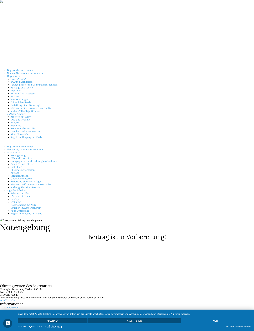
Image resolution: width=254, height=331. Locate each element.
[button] (127, 143)
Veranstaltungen (20, 99)
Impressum (13, 307)
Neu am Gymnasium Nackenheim (25, 73)
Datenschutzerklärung (243, 326)
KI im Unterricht (20, 134)
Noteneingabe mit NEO (23, 128)
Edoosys (15, 122)
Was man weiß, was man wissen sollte (31, 108)
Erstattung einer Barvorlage (26, 105)
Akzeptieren (134, 320)
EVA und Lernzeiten (21, 81)
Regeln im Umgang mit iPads (26, 137)
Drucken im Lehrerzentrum (26, 131)
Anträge (15, 96)
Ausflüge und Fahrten (22, 87)
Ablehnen (52, 320)
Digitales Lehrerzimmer (20, 70)
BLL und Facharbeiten (23, 93)
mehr (216, 320)
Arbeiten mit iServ (21, 116)
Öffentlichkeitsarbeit (22, 102)
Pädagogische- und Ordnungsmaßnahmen (34, 84)
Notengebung (18, 78)
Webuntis (16, 125)
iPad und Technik (20, 119)
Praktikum (16, 90)
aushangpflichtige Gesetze (25, 110)
